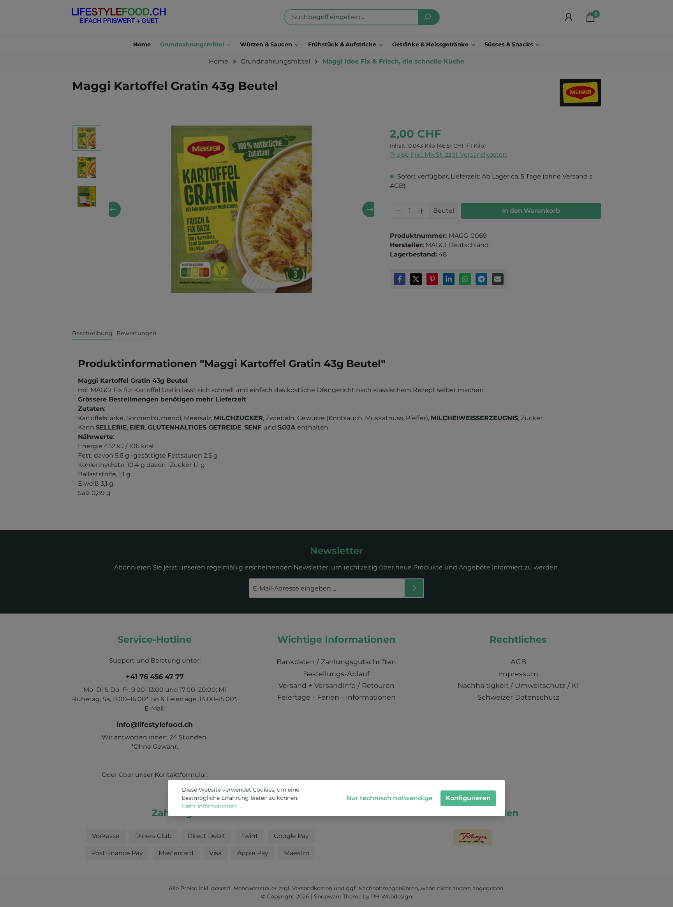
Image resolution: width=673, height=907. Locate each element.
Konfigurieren (468, 798)
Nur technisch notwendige (389, 798)
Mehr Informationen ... (212, 806)
